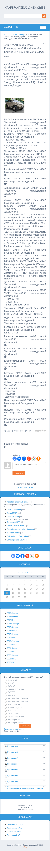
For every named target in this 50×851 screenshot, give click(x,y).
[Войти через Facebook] (24, 459)
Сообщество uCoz (14, 828)
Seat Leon (12, 711)
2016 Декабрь (12, 613)
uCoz (25, 847)
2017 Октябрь (12, 627)
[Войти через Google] (33, 458)
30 (25, 597)
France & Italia (13, 517)
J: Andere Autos (13, 533)
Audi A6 (11, 683)
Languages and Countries (17, 540)
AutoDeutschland (14, 510)
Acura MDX (12, 680)
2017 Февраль (13, 617)
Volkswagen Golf (14, 720)
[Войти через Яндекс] (29, 459)
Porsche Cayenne (15, 707)
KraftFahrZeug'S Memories (25, 8)
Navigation (10, 27)
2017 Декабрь (12, 634)
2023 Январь (12, 659)
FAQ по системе (14, 832)
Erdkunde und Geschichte (17, 536)
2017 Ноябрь (12, 631)
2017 (15, 34)
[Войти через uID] (14, 459)
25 (37, 593)
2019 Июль (11, 638)
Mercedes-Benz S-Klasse (18, 698)
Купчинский (18, 431)
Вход (31, 487)
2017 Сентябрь (13, 624)
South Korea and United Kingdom (20, 529)
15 (19, 589)
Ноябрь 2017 (25, 572)
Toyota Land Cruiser (16, 717)
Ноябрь (22, 34)
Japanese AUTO (13, 522)
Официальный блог (15, 825)
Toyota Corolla (13, 713)
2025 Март (11, 662)
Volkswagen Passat (15, 723)
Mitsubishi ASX (14, 704)
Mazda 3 (11, 695)
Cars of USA (12, 513)
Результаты (9, 729)
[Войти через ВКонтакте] (19, 459)
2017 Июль (11, 620)
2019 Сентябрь (13, 641)
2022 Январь (12, 652)
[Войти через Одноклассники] (38, 459)
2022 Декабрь (12, 655)
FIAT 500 (11, 692)
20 (28, 34)
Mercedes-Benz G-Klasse (18, 701)
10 (31, 585)
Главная (7, 34)
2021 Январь (12, 648)
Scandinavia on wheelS (16, 526)
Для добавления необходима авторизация (25, 788)
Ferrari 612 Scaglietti (16, 689)
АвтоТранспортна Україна (17, 502)
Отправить (18, 473)
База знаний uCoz (14, 835)
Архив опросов (21, 729)
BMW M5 (11, 686)
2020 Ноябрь (12, 645)
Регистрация (22, 487)
